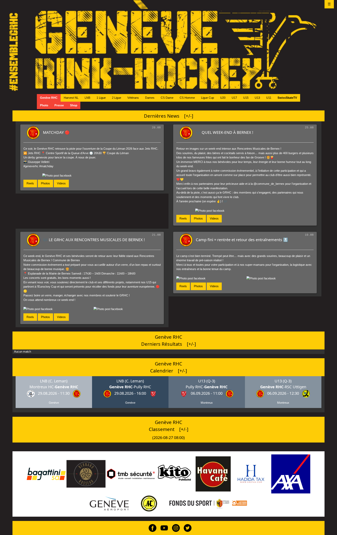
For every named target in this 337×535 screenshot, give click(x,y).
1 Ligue (101, 97)
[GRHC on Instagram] (174, 527)
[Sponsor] (46, 473)
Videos (61, 183)
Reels (30, 183)
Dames (149, 97)
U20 (222, 97)
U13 (257, 97)
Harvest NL (71, 97)
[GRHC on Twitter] (186, 527)
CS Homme (187, 97)
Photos (45, 183)
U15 (245, 97)
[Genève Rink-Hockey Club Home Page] (168, 45)
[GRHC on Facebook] (150, 527)
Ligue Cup (207, 97)
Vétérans (133, 97)
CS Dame (167, 97)
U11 (268, 97)
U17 (234, 97)
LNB (87, 97)
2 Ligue (116, 97)
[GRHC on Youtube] (162, 527)
